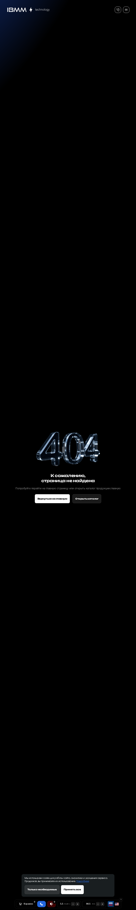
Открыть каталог (86, 498)
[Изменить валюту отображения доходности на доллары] (117, 904)
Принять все (72, 889)
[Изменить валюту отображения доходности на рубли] (111, 904)
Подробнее (82, 881)
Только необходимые (42, 889)
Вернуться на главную (52, 498)
